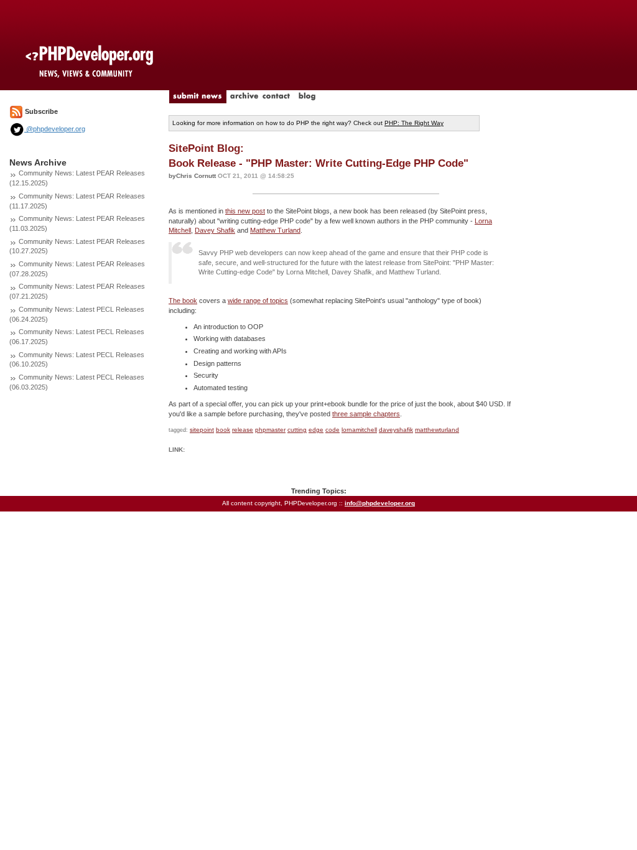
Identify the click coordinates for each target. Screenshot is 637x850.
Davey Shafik (215, 230)
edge (316, 429)
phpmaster (270, 429)
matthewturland (437, 429)
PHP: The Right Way (414, 122)
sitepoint (202, 429)
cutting (297, 429)
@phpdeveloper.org (54, 129)
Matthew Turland (275, 230)
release (242, 429)
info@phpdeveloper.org (380, 503)
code (332, 429)
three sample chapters (366, 414)
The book (183, 300)
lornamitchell (359, 429)
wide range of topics (258, 300)
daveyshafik (396, 429)
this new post (245, 211)
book (223, 429)
